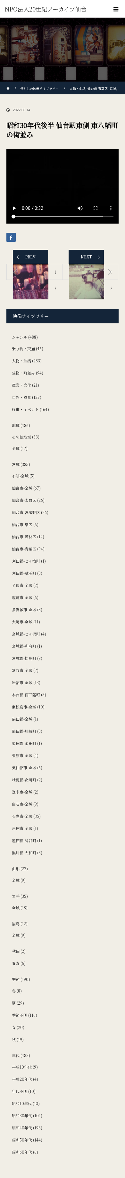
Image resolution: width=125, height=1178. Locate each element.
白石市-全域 (22, 804)
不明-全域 (20, 475)
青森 (16, 963)
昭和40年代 (22, 1127)
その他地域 (21, 436)
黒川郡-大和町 (24, 852)
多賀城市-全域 (24, 609)
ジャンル (19, 337)
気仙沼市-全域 (24, 767)
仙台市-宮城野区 (26, 512)
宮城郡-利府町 (24, 646)
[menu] (116, 9)
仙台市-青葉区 (24, 548)
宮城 (16, 464)
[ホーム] (8, 84)
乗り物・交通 (23, 348)
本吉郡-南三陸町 (26, 694)
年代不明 (19, 1091)
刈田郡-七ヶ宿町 (26, 561)
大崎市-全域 (22, 621)
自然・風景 (21, 397)
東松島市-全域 (24, 706)
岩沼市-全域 (22, 682)
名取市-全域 (22, 585)
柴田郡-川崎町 (24, 731)
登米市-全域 (22, 792)
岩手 (16, 896)
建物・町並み (23, 373)
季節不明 (19, 1015)
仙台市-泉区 (22, 524)
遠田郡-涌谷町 (24, 840)
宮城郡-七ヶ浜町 (26, 633)
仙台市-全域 (22, 488)
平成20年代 (22, 1079)
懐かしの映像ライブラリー (39, 88)
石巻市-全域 (22, 816)
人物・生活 (21, 360)
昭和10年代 (22, 1103)
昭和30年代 (22, 1115)
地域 (16, 425)
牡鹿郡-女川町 (24, 779)
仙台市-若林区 (24, 536)
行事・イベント (25, 409)
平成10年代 (22, 1067)
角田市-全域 (22, 828)
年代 (16, 1055)
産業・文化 (21, 385)
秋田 (16, 951)
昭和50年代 (22, 1139)
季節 (16, 979)
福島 (16, 923)
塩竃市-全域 (22, 597)
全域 (16, 448)
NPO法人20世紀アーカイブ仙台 (46, 9)
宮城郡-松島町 (24, 658)
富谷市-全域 (22, 670)
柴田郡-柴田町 (24, 743)
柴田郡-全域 (22, 719)
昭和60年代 (22, 1152)
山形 (16, 868)
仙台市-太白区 (24, 500)
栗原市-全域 (22, 755)
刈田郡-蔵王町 (24, 573)
